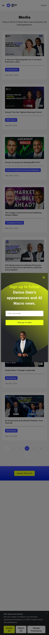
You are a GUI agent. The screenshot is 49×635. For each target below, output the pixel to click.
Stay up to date (25, 322)
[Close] (44, 277)
